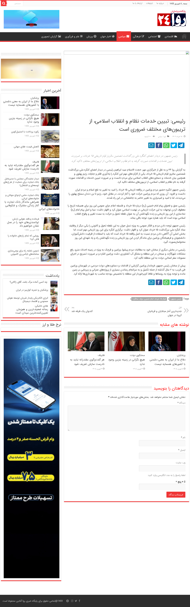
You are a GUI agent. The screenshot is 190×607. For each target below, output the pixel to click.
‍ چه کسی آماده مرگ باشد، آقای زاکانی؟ (29, 282)
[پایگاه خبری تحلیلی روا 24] (171, 18)
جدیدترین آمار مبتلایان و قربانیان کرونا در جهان (165, 311)
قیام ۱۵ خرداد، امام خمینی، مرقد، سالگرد (149, 299)
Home (184, 36)
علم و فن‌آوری (72, 36)
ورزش (89, 36)
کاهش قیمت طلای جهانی (26, 147)
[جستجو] (3, 3)
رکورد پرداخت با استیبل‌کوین (25, 132)
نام (183, 437)
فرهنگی (137, 36)
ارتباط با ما (137, 3)
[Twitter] (76, 601)
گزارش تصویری (49, 36)
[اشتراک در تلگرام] (181, 145)
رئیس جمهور (176, 299)
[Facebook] (79, 601)
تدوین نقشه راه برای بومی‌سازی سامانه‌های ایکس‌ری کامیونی (23, 252)
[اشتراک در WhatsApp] (166, 145)
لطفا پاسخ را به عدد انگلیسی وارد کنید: (166, 475)
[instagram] (72, 601)
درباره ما (160, 3)
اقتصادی (169, 36)
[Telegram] (67, 601)
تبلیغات (149, 3)
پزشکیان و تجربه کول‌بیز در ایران (32, 290)
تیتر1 (164, 137)
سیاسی (122, 36)
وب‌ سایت (180, 463)
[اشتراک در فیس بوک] (159, 145)
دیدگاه (181, 403)
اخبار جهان (105, 36)
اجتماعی (152, 36)
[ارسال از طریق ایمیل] (151, 145)
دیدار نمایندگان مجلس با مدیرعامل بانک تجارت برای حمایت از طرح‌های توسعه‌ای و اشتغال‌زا (21, 182)
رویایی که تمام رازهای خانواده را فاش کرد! (23, 237)
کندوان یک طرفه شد (82, 309)
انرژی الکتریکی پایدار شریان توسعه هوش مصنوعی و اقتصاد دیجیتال (27, 299)
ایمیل (181, 450)
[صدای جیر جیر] (174, 145)
